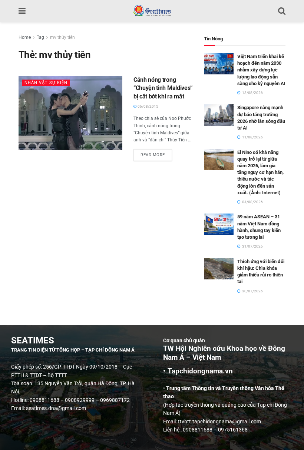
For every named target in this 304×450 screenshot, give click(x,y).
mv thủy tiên (62, 37)
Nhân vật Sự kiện (45, 82)
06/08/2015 (147, 106)
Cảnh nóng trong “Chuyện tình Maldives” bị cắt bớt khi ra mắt (163, 88)
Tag (40, 37)
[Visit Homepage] (151, 11)
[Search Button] (281, 11)
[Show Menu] (22, 11)
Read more (156, 153)
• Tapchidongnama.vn (198, 371)
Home (25, 37)
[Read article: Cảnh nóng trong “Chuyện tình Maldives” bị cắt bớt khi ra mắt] (70, 113)
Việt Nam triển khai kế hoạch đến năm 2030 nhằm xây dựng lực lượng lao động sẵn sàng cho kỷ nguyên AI (261, 70)
